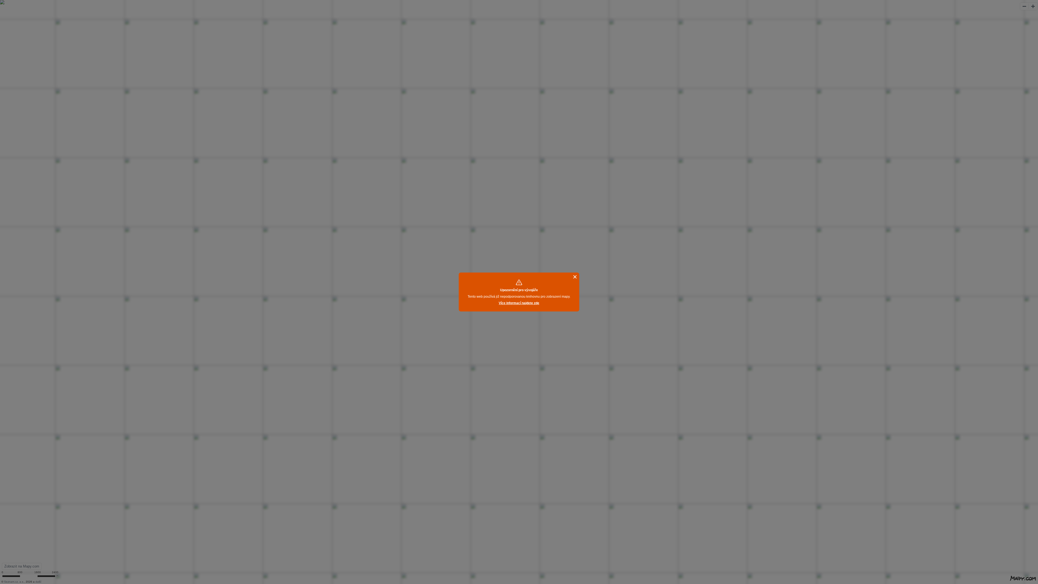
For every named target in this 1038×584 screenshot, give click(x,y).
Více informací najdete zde (519, 303)
